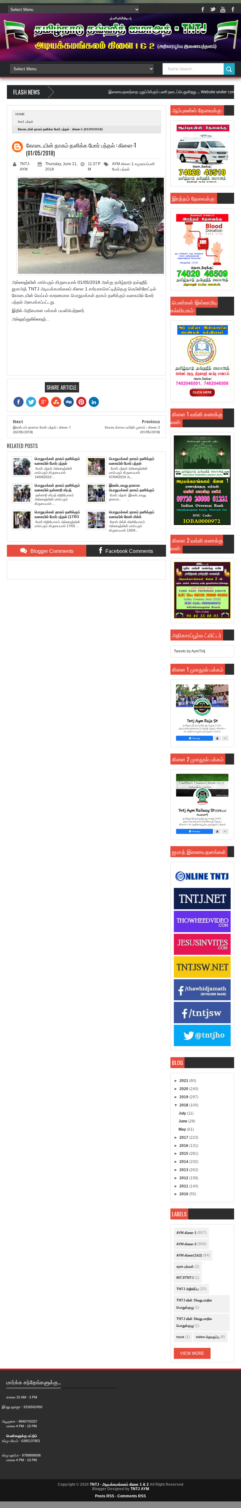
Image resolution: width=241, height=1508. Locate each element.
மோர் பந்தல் (25, 121)
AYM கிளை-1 (123, 164)
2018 (184, 1105)
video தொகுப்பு (207, 1337)
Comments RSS (131, 1496)
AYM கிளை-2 (186, 1244)
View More (192, 1353)
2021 (184, 1080)
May (183, 1129)
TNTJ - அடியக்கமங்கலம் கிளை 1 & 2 (119, 1484)
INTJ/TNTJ (185, 1277)
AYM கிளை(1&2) (189, 1255)
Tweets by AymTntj (189, 651)
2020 (184, 1089)
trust (180, 1337)
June (183, 1121)
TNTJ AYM (140, 1489)
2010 (184, 1194)
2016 (184, 1145)
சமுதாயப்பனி (145, 164)
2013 (184, 1170)
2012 (184, 1178)
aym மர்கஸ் (185, 1266)
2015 (184, 1153)
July (183, 1113)
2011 (184, 1186)
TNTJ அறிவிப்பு (187, 1289)
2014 (184, 1161)
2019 (184, 1097)
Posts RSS (104, 1496)
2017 (184, 1137)
